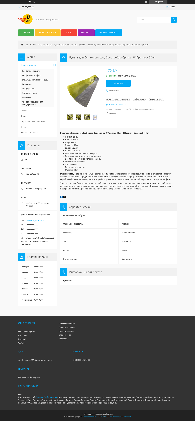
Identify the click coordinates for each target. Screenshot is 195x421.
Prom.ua (109, 414)
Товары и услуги (47, 33)
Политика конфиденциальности (118, 417)
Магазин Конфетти (26, 332)
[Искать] (174, 20)
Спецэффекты (28, 89)
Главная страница (67, 323)
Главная (26, 33)
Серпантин (27, 84)
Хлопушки (26, 98)
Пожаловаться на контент (94, 417)
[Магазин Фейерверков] (25, 24)
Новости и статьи (66, 331)
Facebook (22, 339)
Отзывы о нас (65, 335)
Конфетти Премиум (31, 71)
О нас (69, 33)
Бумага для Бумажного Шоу (56, 45)
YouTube (22, 343)
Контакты (86, 33)
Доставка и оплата (109, 33)
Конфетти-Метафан (31, 76)
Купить (120, 83)
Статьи (24, 111)
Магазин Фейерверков (46, 397)
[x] (64, 197)
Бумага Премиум (78, 45)
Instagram (22, 335)
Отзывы (24, 127)
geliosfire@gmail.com (35, 220)
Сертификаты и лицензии (33, 122)
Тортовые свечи (29, 93)
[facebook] (61, 197)
